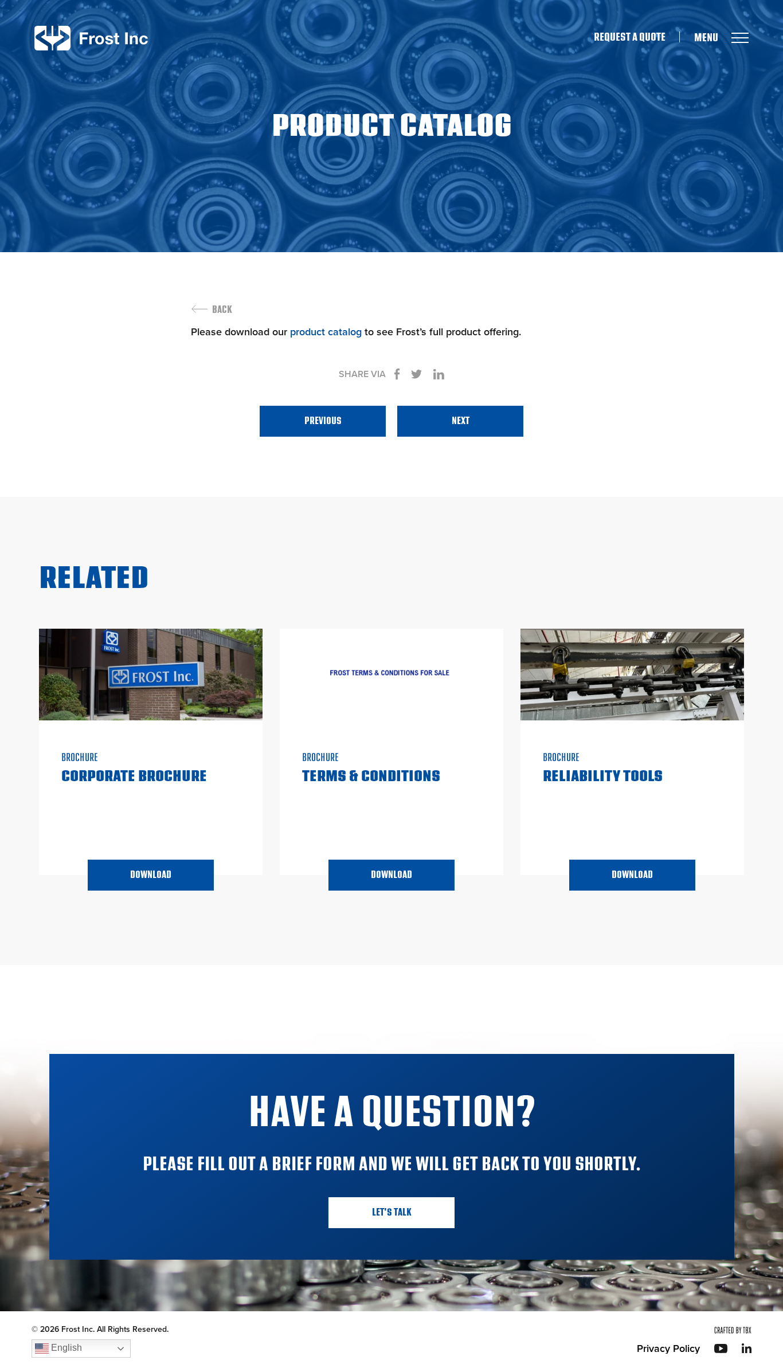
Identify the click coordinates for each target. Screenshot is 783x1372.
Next (460, 421)
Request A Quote (629, 37)
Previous (323, 421)
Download (150, 875)
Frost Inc (91, 38)
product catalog (326, 332)
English (65, 1348)
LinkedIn (746, 1348)
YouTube (720, 1348)
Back (222, 310)
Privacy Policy (668, 1348)
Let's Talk (392, 1212)
